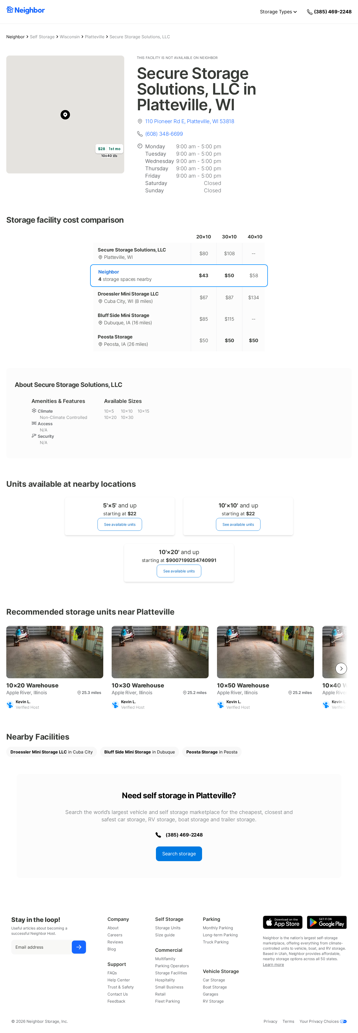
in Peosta (211, 752)
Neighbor (15, 36)
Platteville (94, 36)
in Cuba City (51, 752)
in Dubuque (139, 752)
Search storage (179, 853)
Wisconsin (70, 36)
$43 (203, 275)
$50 (229, 275)
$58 (253, 275)
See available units (119, 524)
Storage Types (276, 11)
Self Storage (42, 36)
